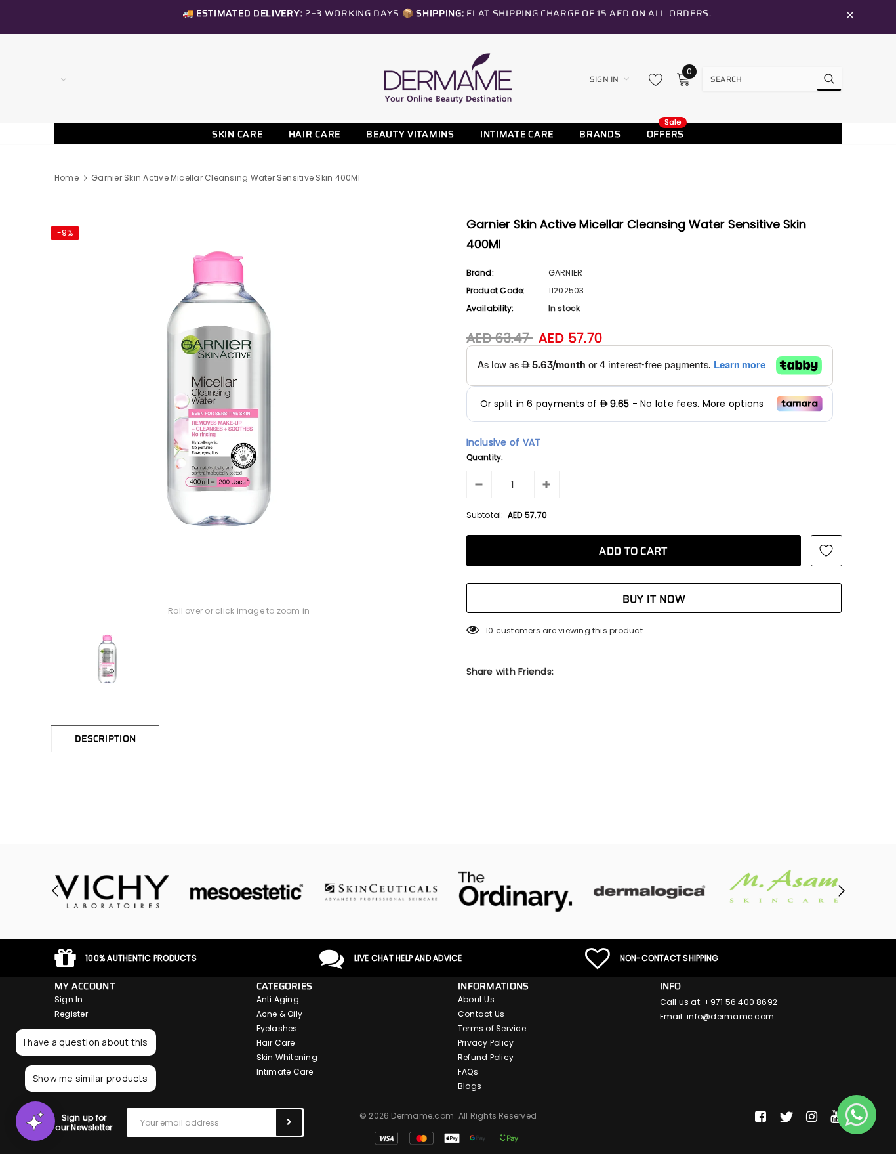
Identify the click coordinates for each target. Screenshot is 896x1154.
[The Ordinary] (399, 892)
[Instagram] (811, 1117)
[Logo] (448, 78)
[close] (850, 17)
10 (489, 630)
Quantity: (485, 457)
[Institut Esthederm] (803, 892)
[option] (239, 388)
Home (66, 177)
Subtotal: (485, 515)
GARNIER (565, 272)
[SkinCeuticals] (265, 892)
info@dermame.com (730, 1016)
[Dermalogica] (534, 892)
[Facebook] (760, 1117)
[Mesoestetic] (130, 892)
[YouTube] (836, 1117)
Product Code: (495, 290)
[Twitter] (786, 1117)
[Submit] (289, 1122)
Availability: (490, 308)
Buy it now (653, 599)
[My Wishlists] (652, 79)
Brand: (480, 272)
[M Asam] (668, 886)
